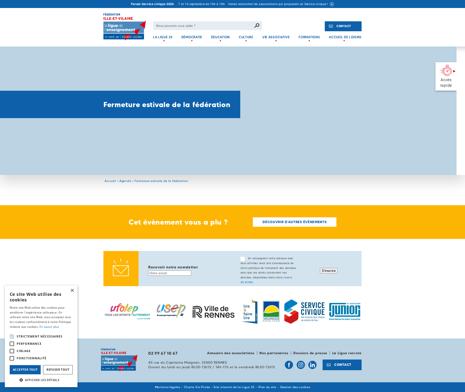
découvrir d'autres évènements (294, 222)
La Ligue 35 (162, 37)
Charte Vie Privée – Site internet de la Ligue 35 (219, 387)
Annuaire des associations (231, 353)
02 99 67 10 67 (163, 353)
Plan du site (267, 387)
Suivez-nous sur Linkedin (312, 365)
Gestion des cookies (295, 387)
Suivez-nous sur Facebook (289, 365)
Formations (309, 37)
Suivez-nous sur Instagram (301, 365)
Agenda (125, 181)
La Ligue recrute (347, 353)
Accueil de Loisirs (345, 37)
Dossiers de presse (310, 353)
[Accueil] (126, 30)
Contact (343, 26)
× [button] (72, 290)
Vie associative (276, 37)
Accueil (110, 181)
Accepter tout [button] (25, 370)
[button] (41, 379)
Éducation (220, 37)
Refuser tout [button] (57, 370)
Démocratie (191, 37)
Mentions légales (167, 387)
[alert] (41, 336)
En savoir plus (49, 327)
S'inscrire (329, 270)
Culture (246, 37)
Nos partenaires (273, 353)
